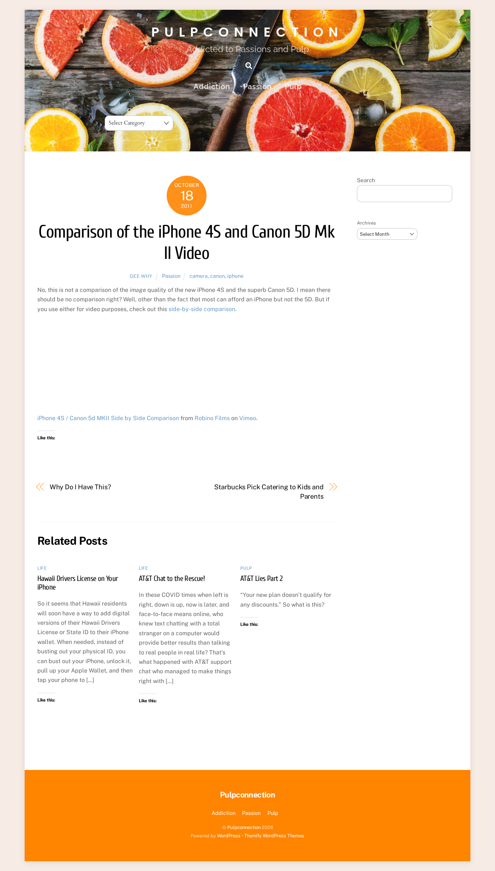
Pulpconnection (244, 827)
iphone (235, 276)
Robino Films (212, 418)
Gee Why (141, 276)
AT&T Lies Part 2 (261, 578)
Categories (139, 110)
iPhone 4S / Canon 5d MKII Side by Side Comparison (108, 418)
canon (217, 276)
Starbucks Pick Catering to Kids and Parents (269, 491)
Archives (366, 223)
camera (199, 276)
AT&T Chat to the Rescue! (172, 578)
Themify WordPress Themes (274, 835)
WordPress (229, 835)
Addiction (212, 86)
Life (41, 568)
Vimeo (247, 418)
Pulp (293, 86)
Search (366, 180)
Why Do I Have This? (80, 487)
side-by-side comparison (202, 309)
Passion (257, 86)
